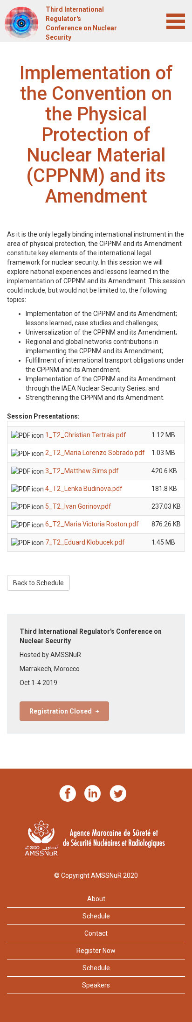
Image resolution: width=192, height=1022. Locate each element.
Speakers (96, 985)
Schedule (96, 916)
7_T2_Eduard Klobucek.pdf (85, 542)
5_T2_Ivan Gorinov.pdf (78, 506)
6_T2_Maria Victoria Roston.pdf (92, 524)
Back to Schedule (38, 583)
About (96, 899)
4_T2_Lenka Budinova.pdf (84, 488)
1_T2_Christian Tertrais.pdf (85, 435)
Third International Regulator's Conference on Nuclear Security (81, 23)
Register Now (96, 950)
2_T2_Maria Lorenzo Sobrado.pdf (95, 452)
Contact (96, 933)
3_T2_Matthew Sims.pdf (82, 471)
